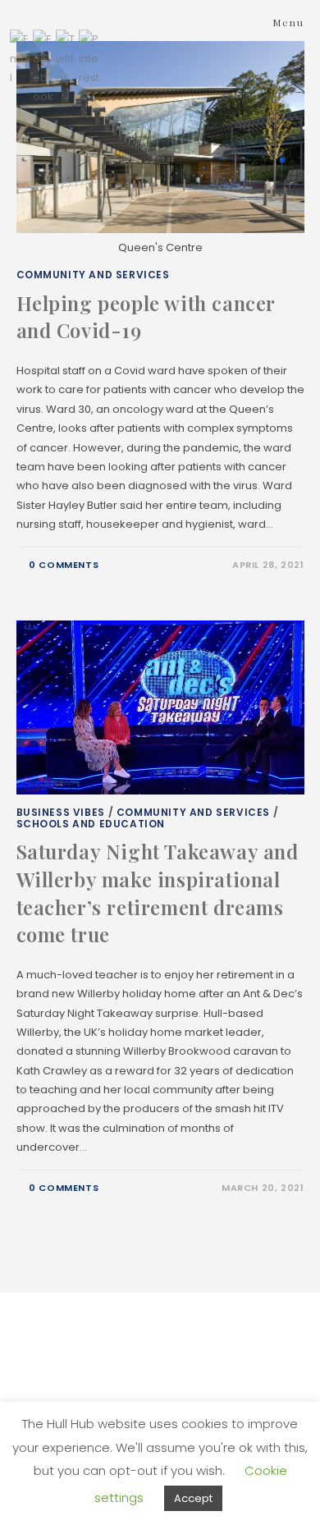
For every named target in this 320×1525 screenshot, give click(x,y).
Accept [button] (193, 1498)
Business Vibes (60, 812)
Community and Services (93, 275)
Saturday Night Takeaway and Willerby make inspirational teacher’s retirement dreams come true (157, 892)
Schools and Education (91, 824)
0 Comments (63, 564)
